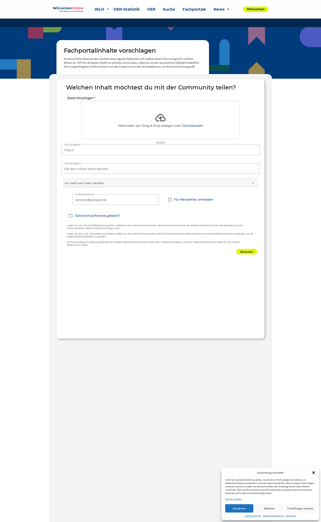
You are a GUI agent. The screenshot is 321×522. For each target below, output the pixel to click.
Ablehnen (269, 508)
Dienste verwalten (233, 499)
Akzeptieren (239, 508)
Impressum (291, 515)
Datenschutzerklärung (273, 515)
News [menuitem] (219, 9)
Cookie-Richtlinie (253, 515)
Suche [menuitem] (169, 9)
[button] (313, 472)
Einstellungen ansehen (300, 508)
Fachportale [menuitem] (194, 9)
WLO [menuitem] (99, 9)
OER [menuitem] (151, 9)
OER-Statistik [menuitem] (127, 9)
